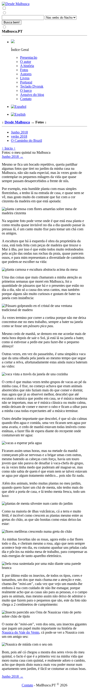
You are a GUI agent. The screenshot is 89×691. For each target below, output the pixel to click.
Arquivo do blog (32, 95)
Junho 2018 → (12, 157)
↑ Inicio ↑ (9, 148)
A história (27, 66)
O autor (25, 62)
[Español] (18, 107)
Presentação (28, 57)
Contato (25, 99)
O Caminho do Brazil (26, 140)
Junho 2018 (19, 132)
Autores (25, 74)
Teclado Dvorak (31, 86)
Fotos (24, 70)
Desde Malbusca (17, 122)
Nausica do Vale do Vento (20, 632)
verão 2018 (19, 136)
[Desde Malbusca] (44, 4)
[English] (18, 114)
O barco (26, 90)
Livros (24, 78)
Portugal (26, 82)
